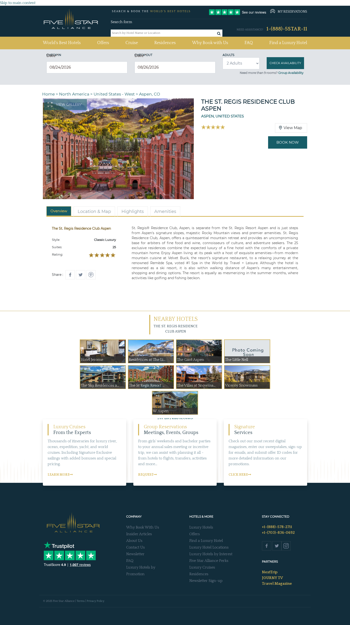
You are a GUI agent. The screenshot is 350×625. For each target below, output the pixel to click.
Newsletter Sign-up (206, 581)
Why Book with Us (210, 42)
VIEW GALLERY (69, 104)
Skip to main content (17, 3)
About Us (134, 541)
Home (48, 94)
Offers (103, 42)
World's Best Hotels (62, 42)
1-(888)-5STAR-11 (286, 29)
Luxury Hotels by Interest (210, 554)
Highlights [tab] (132, 211)
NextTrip (270, 572)
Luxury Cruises (202, 567)
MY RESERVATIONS (292, 12)
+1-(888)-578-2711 (277, 527)
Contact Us (135, 547)
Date (52, 55)
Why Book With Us (142, 527)
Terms (81, 601)
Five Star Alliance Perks (208, 561)
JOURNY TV (272, 578)
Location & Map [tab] (94, 211)
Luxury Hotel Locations (209, 547)
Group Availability (291, 73)
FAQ (249, 42)
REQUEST (146, 475)
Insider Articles (139, 534)
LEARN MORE (59, 475)
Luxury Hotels (201, 527)
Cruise (131, 42)
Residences (165, 42)
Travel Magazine (277, 583)
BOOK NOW (287, 142)
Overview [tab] (58, 211)
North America (74, 94)
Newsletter (135, 554)
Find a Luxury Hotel (288, 42)
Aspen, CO (149, 94)
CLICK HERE (238, 475)
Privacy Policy (95, 601)
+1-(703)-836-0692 (278, 532)
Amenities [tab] (165, 211)
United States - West (114, 94)
